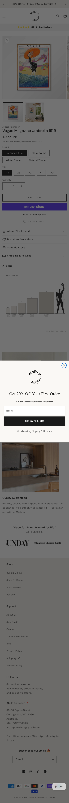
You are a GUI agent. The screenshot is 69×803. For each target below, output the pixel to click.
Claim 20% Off (34, 421)
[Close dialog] (64, 365)
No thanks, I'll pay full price (34, 431)
